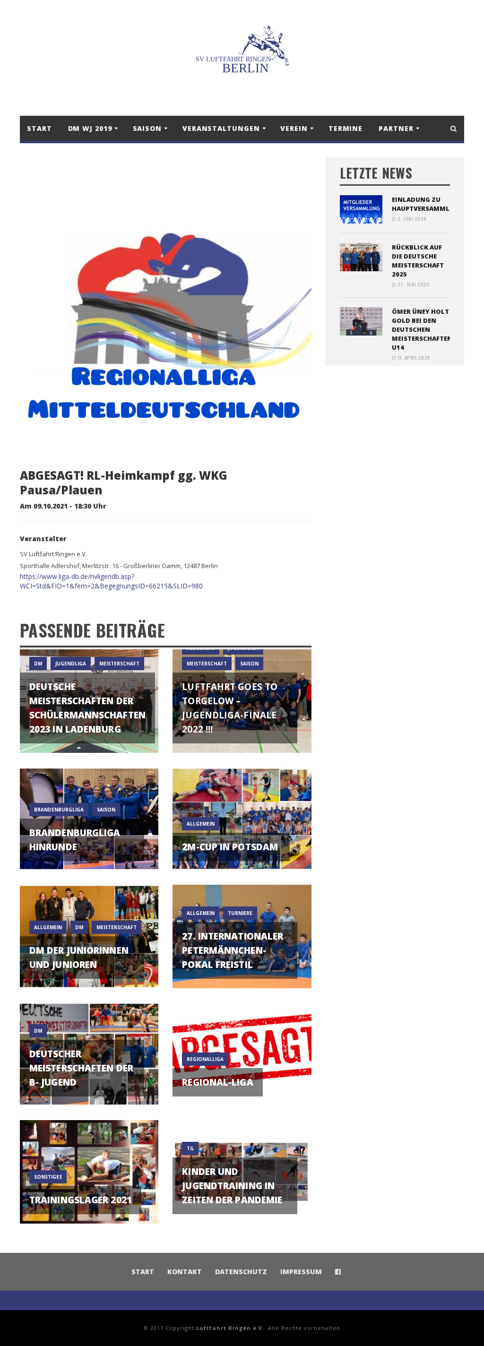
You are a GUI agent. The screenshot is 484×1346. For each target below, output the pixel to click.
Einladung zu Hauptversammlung (428, 204)
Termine (345, 128)
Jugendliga (70, 663)
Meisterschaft (119, 663)
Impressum (301, 1271)
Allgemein (201, 913)
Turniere (240, 913)
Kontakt (184, 1271)
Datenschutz (241, 1271)
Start (39, 128)
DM (38, 663)
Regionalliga (205, 1059)
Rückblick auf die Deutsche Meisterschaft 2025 (418, 260)
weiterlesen (89, 734)
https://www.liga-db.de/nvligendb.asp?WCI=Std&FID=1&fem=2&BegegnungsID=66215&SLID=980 (111, 581)
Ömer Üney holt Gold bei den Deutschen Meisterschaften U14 (422, 329)
